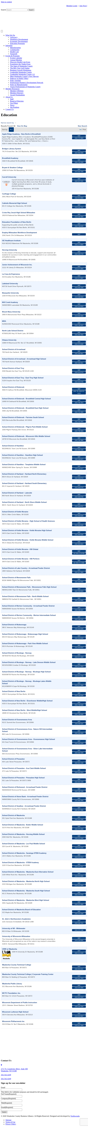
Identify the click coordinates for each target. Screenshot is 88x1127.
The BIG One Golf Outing (19, 68)
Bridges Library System (11, 149)
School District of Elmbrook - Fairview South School (23, 417)
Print (84, 129)
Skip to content (6, 2)
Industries (9, 46)
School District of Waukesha (13, 815)
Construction (14, 50)
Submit (4, 1112)
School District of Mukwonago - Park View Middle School (25, 643)
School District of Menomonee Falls (16, 577)
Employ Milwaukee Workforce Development (19, 233)
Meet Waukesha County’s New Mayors (24, 76)
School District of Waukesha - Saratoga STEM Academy (24, 853)
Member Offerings (16, 91)
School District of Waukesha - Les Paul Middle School (23, 844)
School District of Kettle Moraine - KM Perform (20, 559)
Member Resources (12, 89)
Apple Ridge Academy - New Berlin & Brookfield (21, 134)
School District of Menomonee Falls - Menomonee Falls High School (29, 587)
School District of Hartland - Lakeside (17, 493)
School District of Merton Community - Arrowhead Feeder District (28, 606)
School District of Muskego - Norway (17, 653)
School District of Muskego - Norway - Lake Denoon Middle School (28, 662)
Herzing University (9, 250)
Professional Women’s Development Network (26, 83)
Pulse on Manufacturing (18, 85)
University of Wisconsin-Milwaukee (16, 936)
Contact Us (10, 109)
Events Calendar (16, 58)
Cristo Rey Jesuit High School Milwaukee (18, 213)
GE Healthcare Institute (11, 241)
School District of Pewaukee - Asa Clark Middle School (24, 768)
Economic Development (19, 41)
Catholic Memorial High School (14, 203)
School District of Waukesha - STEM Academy (20, 862)
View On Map (22, 126)
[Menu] (2, 31)
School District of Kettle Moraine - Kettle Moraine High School (27, 530)
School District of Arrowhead (13, 349)
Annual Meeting (16, 60)
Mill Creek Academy (10, 302)
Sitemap (8, 1120)
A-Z (11, 129)
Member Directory (16, 93)
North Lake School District (12, 331)
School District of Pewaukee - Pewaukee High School (23, 778)
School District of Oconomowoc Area (17, 720)
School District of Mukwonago (14, 625)
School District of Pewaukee (13, 759)
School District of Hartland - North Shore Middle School (24, 502)
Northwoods (75, 1116)
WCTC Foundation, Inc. (11, 993)
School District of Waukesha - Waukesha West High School (25, 900)
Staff (12, 99)
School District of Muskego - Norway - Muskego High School (26, 672)
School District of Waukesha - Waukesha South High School (26, 891)
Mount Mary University (11, 312)
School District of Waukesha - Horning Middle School (23, 834)
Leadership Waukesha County (21, 72)
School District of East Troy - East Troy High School (22, 378)
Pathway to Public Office (19, 78)
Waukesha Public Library (12, 984)
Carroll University (9, 177)
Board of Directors (17, 101)
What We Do (10, 35)
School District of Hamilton (13, 446)
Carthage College (9, 194)
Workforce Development (19, 39)
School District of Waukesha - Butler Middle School (22, 825)
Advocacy (14, 37)
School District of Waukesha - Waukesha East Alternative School (27, 872)
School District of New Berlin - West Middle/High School (24, 710)
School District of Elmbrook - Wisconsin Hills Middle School (26, 436)
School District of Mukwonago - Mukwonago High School (25, 634)
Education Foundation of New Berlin (16, 222)
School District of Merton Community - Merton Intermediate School (29, 615)
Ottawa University (9, 340)
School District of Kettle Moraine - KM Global (20, 549)
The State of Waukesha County (21, 66)
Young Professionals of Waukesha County (25, 87)
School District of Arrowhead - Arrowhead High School (24, 359)
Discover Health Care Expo (20, 62)
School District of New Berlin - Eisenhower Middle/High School (27, 701)
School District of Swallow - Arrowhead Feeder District (24, 806)
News (12, 105)
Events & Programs (13, 56)
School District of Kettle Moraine (15, 512)
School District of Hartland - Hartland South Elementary (24, 483)
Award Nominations (17, 95)
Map (79, 135)
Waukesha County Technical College (16, 965)
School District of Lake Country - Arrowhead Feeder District (26, 568)
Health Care (14, 52)
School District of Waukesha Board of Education (21, 910)
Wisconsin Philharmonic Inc (13, 1021)
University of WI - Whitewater (13, 928)
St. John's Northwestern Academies (16, 919)
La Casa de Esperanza (11, 274)
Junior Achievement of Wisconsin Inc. (17, 265)
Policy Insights (15, 80)
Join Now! (83, 6)
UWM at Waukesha (9, 949)
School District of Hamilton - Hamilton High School (22, 455)
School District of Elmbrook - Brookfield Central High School (26, 399)
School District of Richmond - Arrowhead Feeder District (24, 787)
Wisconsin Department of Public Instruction (19, 1002)
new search (82, 126)
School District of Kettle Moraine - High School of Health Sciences (28, 521)
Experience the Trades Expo (20, 64)
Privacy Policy (11, 1124)
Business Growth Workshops (20, 70)
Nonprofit (13, 54)
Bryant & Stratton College (12, 167)
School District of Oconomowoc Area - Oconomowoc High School (28, 739)
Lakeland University (10, 283)
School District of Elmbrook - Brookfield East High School (25, 408)
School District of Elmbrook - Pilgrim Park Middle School (25, 427)
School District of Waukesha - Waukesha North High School (26, 881)
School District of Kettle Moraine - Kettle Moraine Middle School (27, 540)
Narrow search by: (7, 123)
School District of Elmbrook (13, 387)
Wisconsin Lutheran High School (15, 1012)
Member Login (71, 6)
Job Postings (14, 107)
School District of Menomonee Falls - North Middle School (25, 596)
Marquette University (10, 293)
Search (3, 10)
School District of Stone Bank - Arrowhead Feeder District (25, 796)
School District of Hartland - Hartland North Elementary (24, 474)
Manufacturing (15, 48)
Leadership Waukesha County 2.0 (22, 74)
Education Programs (17, 43)
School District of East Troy (13, 368)
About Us (9, 97)
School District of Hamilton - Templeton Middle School (23, 464)
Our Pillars (14, 103)
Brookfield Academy (10, 158)
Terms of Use (10, 1122)
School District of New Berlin (13, 691)
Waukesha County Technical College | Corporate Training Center (27, 974)
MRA (4, 321)
